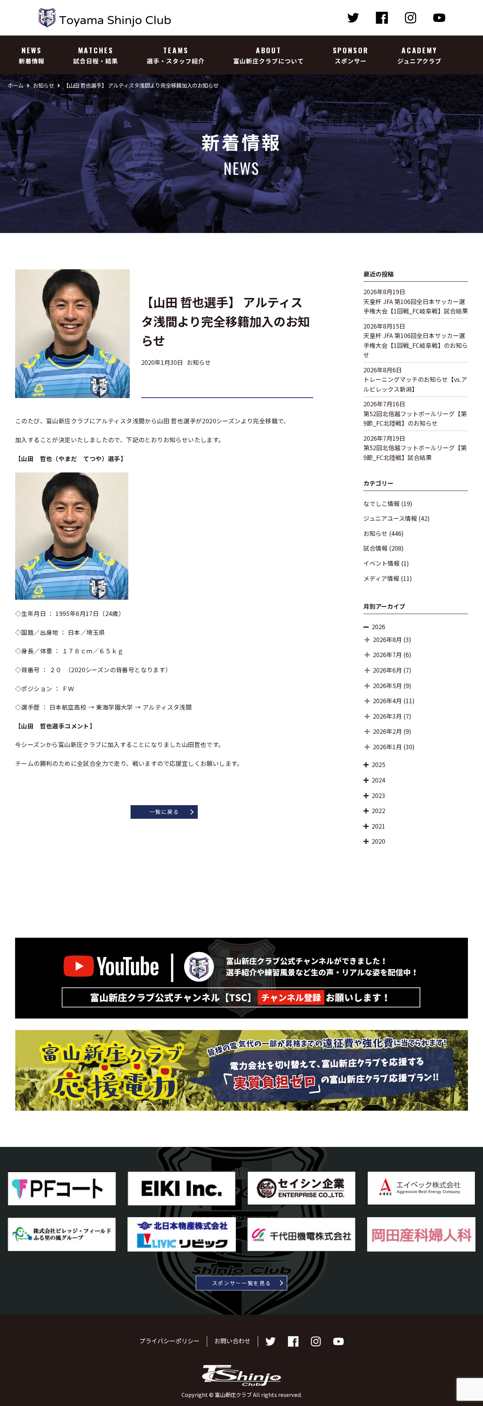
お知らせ (375, 533)
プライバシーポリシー (169, 1340)
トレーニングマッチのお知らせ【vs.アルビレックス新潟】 (415, 384)
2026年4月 (387, 700)
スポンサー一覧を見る (241, 1283)
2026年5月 (387, 685)
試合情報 (375, 548)
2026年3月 (387, 716)
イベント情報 (381, 563)
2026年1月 (387, 746)
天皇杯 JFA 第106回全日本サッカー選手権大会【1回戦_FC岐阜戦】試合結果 (415, 306)
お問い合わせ (232, 1340)
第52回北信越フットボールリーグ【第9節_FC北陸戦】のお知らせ (415, 418)
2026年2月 (387, 731)
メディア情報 (381, 578)
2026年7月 (387, 654)
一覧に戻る (164, 811)
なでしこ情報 (381, 503)
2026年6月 (387, 669)
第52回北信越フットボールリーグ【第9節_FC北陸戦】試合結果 (415, 452)
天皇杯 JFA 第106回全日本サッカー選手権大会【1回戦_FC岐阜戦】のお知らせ (415, 345)
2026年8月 (387, 639)
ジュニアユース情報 (390, 518)
